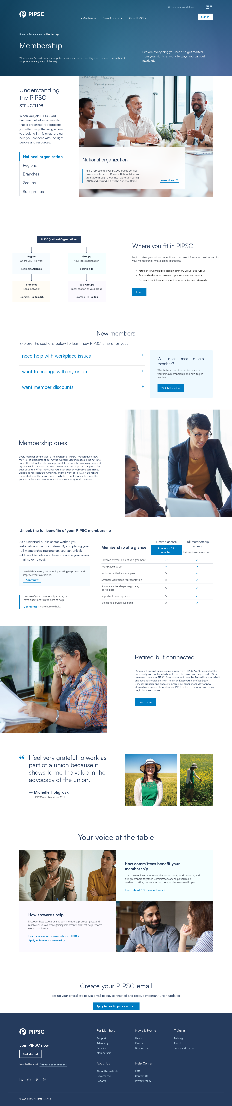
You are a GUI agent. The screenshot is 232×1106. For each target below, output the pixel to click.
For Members (86, 18)
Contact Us (141, 1076)
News (138, 1038)
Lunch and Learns (184, 1048)
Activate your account (53, 1064)
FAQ (137, 1071)
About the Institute (107, 1071)
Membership (104, 1053)
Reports (101, 1081)
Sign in (205, 16)
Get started (30, 1053)
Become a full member (166, 550)
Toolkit (177, 1043)
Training (178, 1038)
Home (22, 34)
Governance (104, 1076)
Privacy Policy (143, 1081)
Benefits (101, 1048)
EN (207, 6)
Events (139, 1043)
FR (211, 6)
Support (101, 1038)
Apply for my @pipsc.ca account (116, 1006)
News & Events (111, 18)
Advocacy (102, 1043)
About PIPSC (136, 18)
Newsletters (142, 1048)
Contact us (30, 606)
